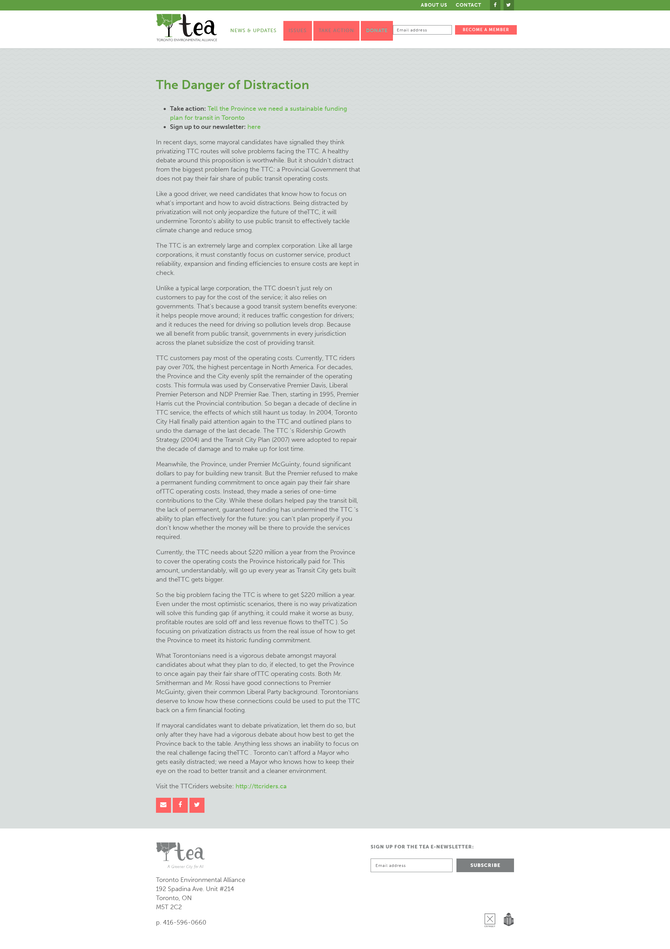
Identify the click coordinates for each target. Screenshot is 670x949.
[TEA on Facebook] (495, 5)
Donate (377, 31)
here (254, 127)
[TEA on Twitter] (509, 5)
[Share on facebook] (180, 805)
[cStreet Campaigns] (491, 902)
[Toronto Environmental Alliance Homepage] (186, 27)
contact (468, 5)
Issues (298, 31)
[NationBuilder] (507, 902)
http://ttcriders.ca (261, 786)
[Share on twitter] (196, 805)
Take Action (336, 31)
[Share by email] (163, 805)
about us (434, 5)
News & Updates (253, 31)
